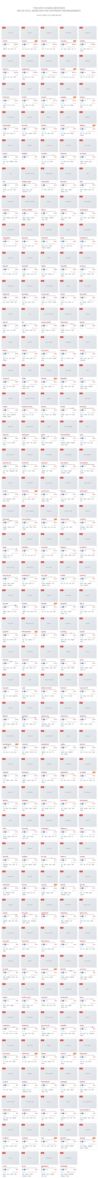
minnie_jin (43, 97)
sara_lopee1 (44, 997)
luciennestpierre (84, 462)
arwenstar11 (83, 575)
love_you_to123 (84, 688)
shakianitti (43, 519)
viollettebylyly (63, 1166)
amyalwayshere (84, 237)
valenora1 (82, 97)
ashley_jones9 (25, 434)
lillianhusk (5, 716)
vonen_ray (82, 744)
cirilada (24, 378)
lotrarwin (24, 97)
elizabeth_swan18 (26, 181)
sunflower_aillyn (7, 1109)
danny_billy (5, 856)
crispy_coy (63, 1053)
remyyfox (5, 406)
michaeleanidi (44, 828)
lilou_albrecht (63, 800)
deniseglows (63, 209)
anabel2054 (63, 1025)
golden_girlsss (83, 491)
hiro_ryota (43, 856)
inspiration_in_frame (27, 406)
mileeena (5, 997)
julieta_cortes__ (84, 913)
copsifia (62, 125)
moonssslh (44, 800)
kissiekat (62, 406)
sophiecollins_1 (64, 716)
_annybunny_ (25, 1138)
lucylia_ (62, 237)
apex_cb (43, 1109)
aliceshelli (82, 1138)
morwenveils (44, 547)
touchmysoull (44, 969)
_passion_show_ (45, 491)
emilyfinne (24, 1081)
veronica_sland (45, 294)
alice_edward (83, 294)
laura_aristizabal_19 (85, 1109)
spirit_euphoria (64, 462)
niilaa (81, 181)
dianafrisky (82, 941)
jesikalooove (63, 828)
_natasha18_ (83, 519)
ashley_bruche (64, 322)
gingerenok (5, 434)
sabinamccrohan (64, 519)
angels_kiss (6, 69)
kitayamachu (63, 350)
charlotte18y (25, 491)
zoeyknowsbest (45, 181)
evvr (23, 322)
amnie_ (81, 434)
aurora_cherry (6, 1053)
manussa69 (25, 828)
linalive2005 (63, 378)
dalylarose (63, 856)
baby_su (82, 603)
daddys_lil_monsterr (46, 688)
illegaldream (83, 716)
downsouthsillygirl (65, 434)
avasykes (62, 659)
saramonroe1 (25, 659)
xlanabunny (5, 772)
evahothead (25, 716)
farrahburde (6, 1138)
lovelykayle (44, 772)
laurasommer (25, 941)
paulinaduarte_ (45, 1166)
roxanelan (82, 856)
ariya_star (5, 322)
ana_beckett (25, 266)
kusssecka (24, 125)
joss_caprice (83, 153)
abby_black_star (7, 462)
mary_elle (82, 884)
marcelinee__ (63, 631)
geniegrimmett (45, 744)
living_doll (5, 266)
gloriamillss (63, 603)
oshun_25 (82, 350)
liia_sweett (5, 603)
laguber (4, 547)
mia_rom (43, 659)
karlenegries (25, 772)
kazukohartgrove (7, 744)
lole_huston (83, 266)
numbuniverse (6, 1025)
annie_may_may (7, 575)
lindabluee (24, 153)
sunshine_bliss (64, 997)
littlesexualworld (45, 1081)
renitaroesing (25, 1053)
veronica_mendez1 (46, 322)
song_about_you (26, 1109)
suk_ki (81, 378)
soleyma (62, 941)
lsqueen (82, 1025)
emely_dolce (6, 209)
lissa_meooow (45, 350)
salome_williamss (26, 519)
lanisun (62, 1109)
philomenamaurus (26, 631)
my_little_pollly (6, 125)
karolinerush (25, 462)
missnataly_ (6, 969)
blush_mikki (63, 181)
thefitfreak (82, 1081)
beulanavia (44, 603)
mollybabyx (63, 97)
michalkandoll (64, 772)
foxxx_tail (24, 884)
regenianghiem (6, 237)
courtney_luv (6, 378)
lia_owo (24, 1166)
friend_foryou (6, 97)
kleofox (43, 434)
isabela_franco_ (45, 716)
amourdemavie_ (84, 800)
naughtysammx (26, 69)
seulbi (23, 688)
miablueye (82, 41)
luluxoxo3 (82, 322)
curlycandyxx (6, 519)
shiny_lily (62, 884)
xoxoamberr (63, 41)
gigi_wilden (5, 631)
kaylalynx (43, 1053)
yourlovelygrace (84, 209)
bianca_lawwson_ (45, 941)
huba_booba (83, 406)
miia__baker (44, 575)
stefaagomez (25, 1025)
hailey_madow (83, 1053)
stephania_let (6, 294)
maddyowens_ (64, 913)
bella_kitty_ (63, 969)
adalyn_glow (44, 462)
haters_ (82, 997)
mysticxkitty (63, 266)
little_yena (63, 491)
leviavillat (62, 575)
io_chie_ (5, 1166)
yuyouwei (43, 631)
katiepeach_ (63, 547)
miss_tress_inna (45, 1025)
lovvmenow (63, 688)
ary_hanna (24, 603)
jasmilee (24, 969)
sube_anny (43, 884)
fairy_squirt (25, 913)
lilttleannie (82, 125)
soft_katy (5, 41)
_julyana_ (62, 744)
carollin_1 (5, 491)
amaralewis (63, 1138)
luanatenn (24, 41)
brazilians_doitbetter (27, 209)
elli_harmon (63, 153)
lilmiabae (62, 69)
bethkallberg (25, 547)
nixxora (81, 659)
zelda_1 (5, 828)
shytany (82, 828)
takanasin (43, 406)
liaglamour (82, 69)
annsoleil (82, 631)
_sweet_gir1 (25, 744)
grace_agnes (6, 941)
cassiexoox (44, 153)
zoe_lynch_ (5, 1081)
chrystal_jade (6, 884)
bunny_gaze (25, 237)
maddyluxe (24, 856)
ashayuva (5, 913)
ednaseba (43, 378)
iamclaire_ (43, 125)
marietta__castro (26, 997)
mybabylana (25, 800)
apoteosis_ (5, 800)
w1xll (4, 181)
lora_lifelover (83, 547)
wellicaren (24, 350)
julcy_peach (5, 688)
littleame (5, 350)
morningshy (83, 772)
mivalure (62, 294)
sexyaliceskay (44, 913)
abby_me (43, 209)
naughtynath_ (63, 1081)
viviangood (44, 41)
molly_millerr (44, 237)
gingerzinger (44, 69)
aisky (42, 1138)
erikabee (43, 266)
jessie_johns (83, 969)
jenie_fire (5, 153)
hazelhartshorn (26, 575)
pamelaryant (25, 294)
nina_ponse (5, 659)
